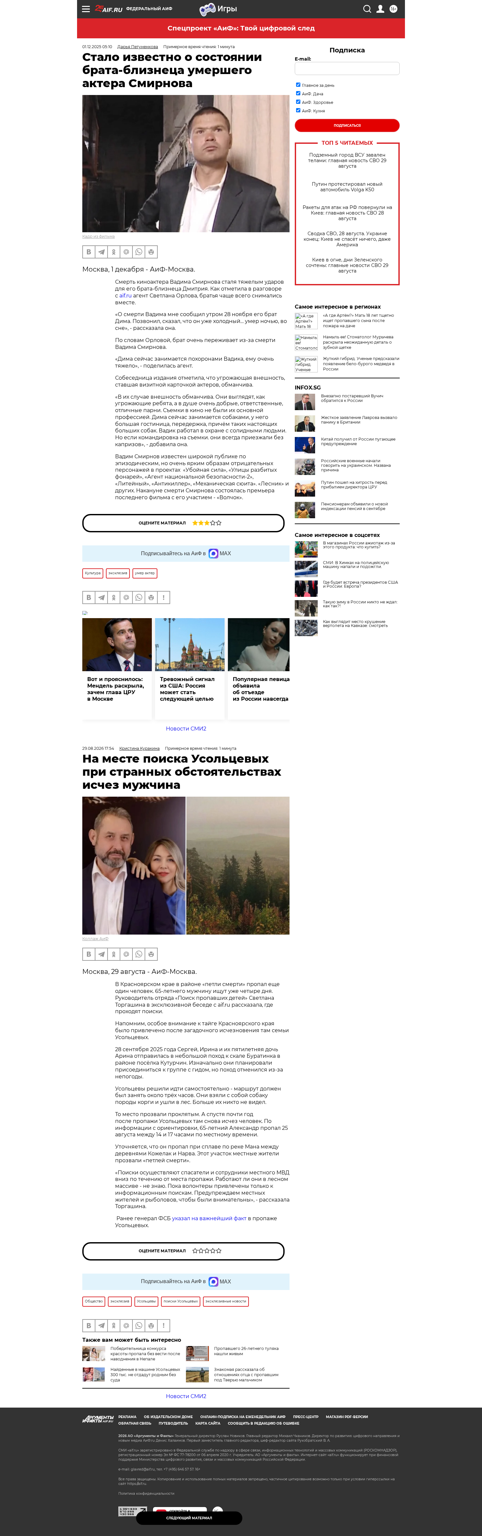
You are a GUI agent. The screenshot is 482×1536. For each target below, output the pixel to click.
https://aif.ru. (137, 1484)
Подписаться (347, 125)
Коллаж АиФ (95, 938)
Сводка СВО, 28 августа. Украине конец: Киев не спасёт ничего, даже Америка (347, 239)
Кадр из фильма (98, 236)
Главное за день (318, 85)
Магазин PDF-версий (347, 1417)
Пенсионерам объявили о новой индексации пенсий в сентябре (354, 506)
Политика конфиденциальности (146, 1493)
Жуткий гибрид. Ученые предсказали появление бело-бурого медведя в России (361, 363)
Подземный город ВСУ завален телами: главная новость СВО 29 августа (347, 160)
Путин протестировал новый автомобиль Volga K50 (347, 187)
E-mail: (303, 59)
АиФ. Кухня (313, 110)
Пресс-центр (305, 1417)
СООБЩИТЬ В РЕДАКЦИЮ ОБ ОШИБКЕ (263, 1423)
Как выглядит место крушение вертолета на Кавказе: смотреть (355, 624)
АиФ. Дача (312, 93)
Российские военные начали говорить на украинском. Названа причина (356, 465)
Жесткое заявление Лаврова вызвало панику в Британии (359, 420)
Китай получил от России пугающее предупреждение (358, 441)
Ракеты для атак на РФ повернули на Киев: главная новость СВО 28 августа (347, 213)
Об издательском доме (168, 1417)
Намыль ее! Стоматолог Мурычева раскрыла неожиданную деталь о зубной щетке (358, 342)
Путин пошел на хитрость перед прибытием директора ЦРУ (354, 484)
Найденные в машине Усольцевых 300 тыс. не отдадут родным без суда (145, 1374)
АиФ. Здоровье (317, 102)
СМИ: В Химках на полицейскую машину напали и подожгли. (356, 565)
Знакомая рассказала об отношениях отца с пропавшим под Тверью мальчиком (246, 1374)
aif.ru (125, 296)
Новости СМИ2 (186, 729)
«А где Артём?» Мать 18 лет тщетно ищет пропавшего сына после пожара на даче (358, 320)
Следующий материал (189, 1518)
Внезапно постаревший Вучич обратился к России (352, 398)
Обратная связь (134, 1423)
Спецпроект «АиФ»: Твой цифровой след (241, 28)
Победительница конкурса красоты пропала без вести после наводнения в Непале (145, 1353)
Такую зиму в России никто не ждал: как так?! (360, 604)
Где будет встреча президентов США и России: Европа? (360, 584)
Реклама (127, 1417)
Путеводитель (173, 1423)
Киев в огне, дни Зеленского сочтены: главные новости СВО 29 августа (347, 265)
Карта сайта (207, 1423)
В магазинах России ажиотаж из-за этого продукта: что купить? (359, 545)
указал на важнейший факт (209, 1218)
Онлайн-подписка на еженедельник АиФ (243, 1417)
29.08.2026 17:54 (98, 748)
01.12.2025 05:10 (97, 46)
